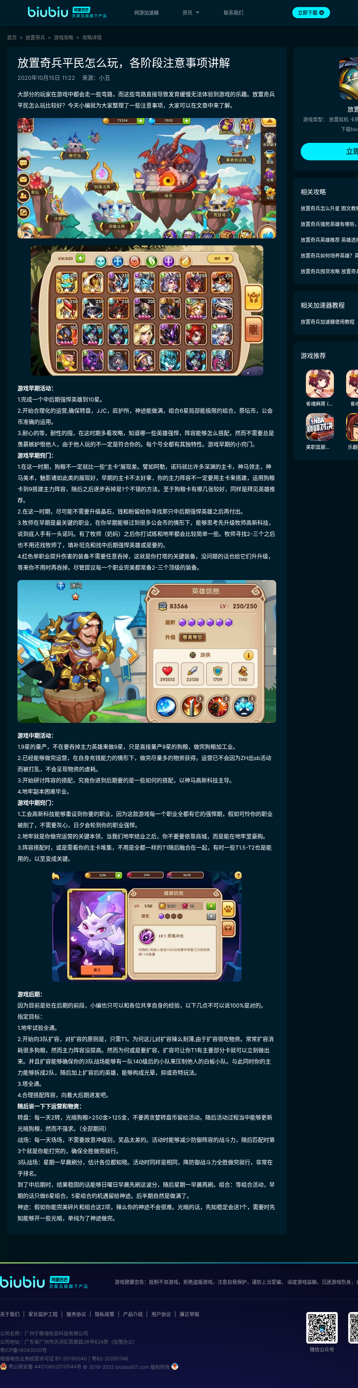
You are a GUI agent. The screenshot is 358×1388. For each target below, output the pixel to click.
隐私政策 (104, 1314)
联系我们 (233, 12)
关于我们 (10, 1314)
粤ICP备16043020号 (23, 1350)
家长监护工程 (43, 1314)
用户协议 (161, 1314)
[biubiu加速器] (67, 12)
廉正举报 (189, 1314)
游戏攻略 (63, 37)
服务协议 (76, 1314)
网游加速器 (146, 12)
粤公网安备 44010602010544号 (44, 1366)
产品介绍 (133, 1314)
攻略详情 (92, 37)
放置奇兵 (35, 37)
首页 (12, 37)
